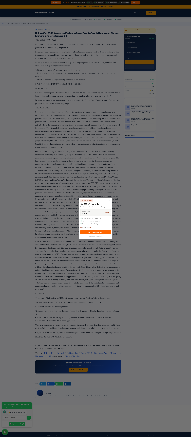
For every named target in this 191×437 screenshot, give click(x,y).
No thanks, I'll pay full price (95, 236)
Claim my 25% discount (95, 232)
